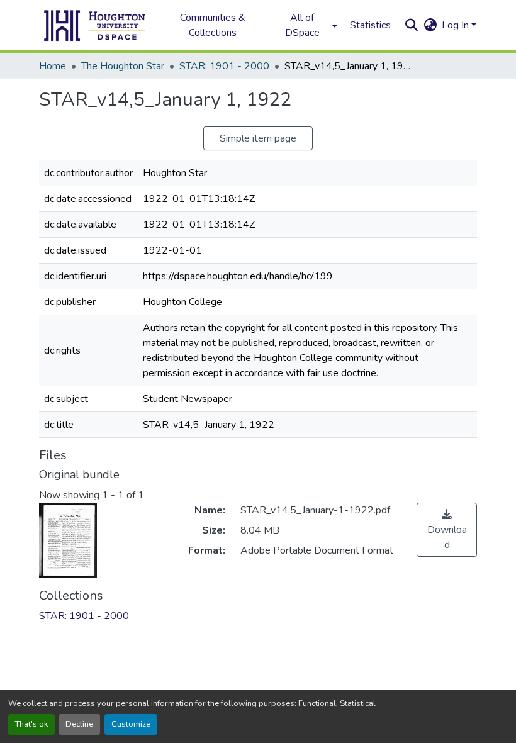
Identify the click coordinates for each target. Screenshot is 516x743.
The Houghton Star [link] (122, 66)
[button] (95, 25)
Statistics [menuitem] (370, 25)
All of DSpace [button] (302, 25)
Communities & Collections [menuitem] (212, 25)
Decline (79, 724)
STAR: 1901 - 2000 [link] (224, 66)
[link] (447, 530)
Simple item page (258, 138)
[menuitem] (305, 25)
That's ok (31, 724)
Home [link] (52, 66)
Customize (130, 724)
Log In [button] (456, 25)
